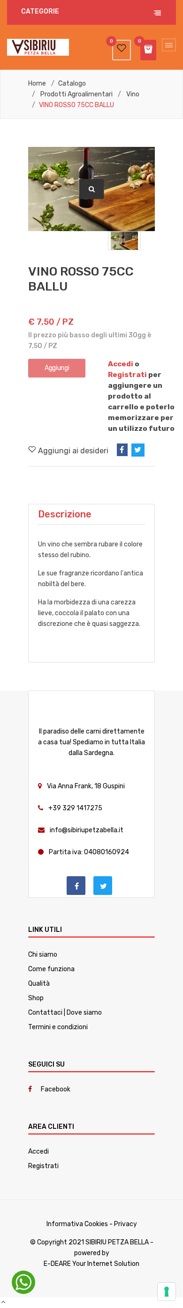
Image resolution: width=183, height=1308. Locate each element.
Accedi (120, 364)
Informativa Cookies (77, 1224)
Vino (132, 94)
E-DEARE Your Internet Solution (91, 1264)
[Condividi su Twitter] (138, 450)
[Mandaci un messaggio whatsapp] (23, 1282)
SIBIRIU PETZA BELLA (117, 1242)
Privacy (125, 1224)
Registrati (127, 375)
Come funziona (51, 969)
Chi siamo (42, 955)
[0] (121, 48)
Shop (36, 998)
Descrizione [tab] (65, 514)
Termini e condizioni (58, 1027)
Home (37, 83)
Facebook (55, 1089)
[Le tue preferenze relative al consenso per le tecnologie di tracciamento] (166, 1292)
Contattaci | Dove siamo (65, 1013)
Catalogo (72, 83)
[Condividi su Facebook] (122, 449)
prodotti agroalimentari (76, 94)
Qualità (39, 984)
